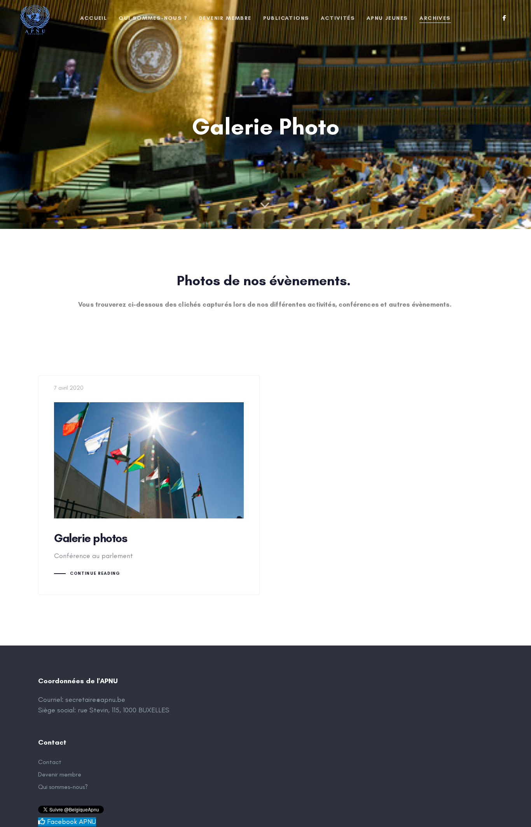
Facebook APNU (70, 821)
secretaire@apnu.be (95, 699)
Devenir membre (59, 774)
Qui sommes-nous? (63, 786)
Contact (49, 762)
